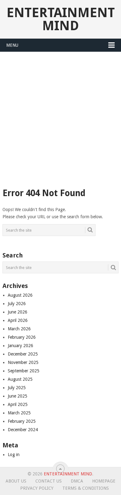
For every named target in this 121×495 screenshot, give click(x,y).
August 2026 (20, 295)
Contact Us (48, 480)
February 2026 (22, 337)
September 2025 (23, 370)
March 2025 (19, 412)
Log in (14, 454)
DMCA (77, 480)
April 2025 (18, 404)
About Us (16, 480)
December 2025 (23, 353)
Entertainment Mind (61, 19)
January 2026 (20, 345)
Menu (12, 45)
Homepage (103, 480)
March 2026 (19, 328)
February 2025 (22, 421)
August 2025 (20, 379)
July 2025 (17, 387)
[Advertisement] (60, 116)
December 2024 (23, 429)
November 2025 (23, 362)
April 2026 (18, 320)
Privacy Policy (36, 488)
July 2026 (17, 303)
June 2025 (17, 396)
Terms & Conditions (85, 488)
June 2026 (17, 311)
